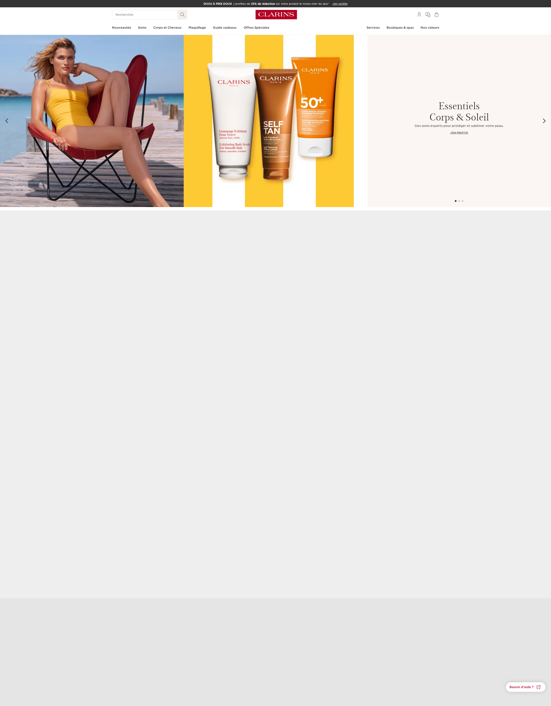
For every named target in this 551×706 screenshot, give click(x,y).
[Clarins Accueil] (276, 14)
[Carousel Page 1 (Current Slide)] (456, 201)
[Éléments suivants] (544, 121)
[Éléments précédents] (7, 121)
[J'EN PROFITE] (183, 121)
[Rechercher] (182, 14)
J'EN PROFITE (459, 132)
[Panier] (436, 14)
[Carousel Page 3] (462, 201)
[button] (525, 687)
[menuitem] (419, 14)
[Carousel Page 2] (459, 201)
